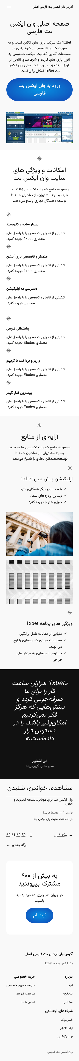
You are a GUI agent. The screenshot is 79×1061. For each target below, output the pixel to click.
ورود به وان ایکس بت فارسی (39, 89)
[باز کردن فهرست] (9, 7)
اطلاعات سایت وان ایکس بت (51, 819)
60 (18, 835)
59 (23, 835)
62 (8, 835)
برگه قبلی (63, 835)
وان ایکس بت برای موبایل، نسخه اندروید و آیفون (43, 802)
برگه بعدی (16, 845)
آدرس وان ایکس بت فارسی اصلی (53, 6)
